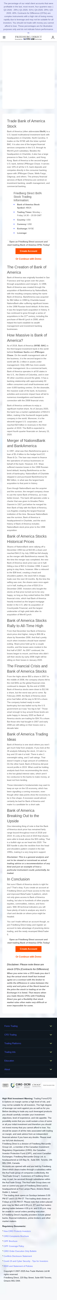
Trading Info (9, 1052)
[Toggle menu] (4, 37)
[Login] (53, 37)
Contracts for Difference (34, 969)
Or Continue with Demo (28, 259)
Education (9, 1060)
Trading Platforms (12, 1043)
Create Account (28, 251)
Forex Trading (11, 1026)
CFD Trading (10, 1034)
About (7, 1069)
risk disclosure (16, 1140)
